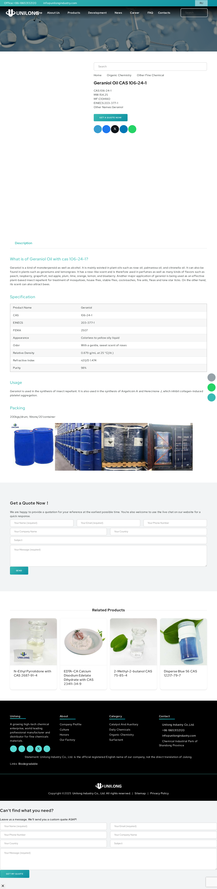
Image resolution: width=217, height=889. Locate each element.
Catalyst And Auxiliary (123, 724)
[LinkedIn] (21, 748)
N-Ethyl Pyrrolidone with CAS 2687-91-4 (32, 673)
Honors (64, 734)
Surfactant (116, 739)
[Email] (211, 377)
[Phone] (211, 397)
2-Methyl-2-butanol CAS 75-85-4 (133, 673)
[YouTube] (30, 748)
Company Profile (71, 724)
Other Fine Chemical (150, 75)
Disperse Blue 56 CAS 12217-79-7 (180, 673)
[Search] (199, 13)
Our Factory (67, 739)
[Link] (22, 12)
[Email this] (98, 129)
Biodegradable (28, 763)
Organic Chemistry (119, 75)
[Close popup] (3, 886)
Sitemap (140, 793)
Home (98, 75)
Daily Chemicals (119, 729)
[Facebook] (13, 748)
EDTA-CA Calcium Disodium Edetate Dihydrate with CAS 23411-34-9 (79, 677)
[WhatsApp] (211, 387)
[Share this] (106, 129)
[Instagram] (47, 748)
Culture (64, 729)
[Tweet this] (115, 129)
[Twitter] (38, 748)
